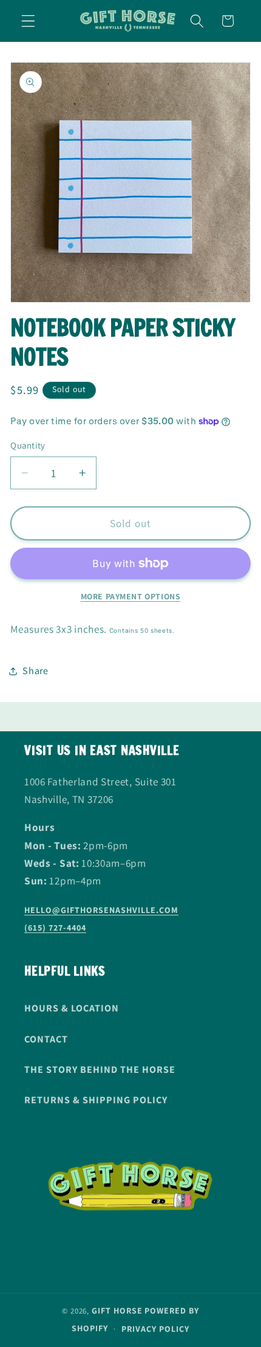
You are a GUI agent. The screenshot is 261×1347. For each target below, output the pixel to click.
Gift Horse (117, 1310)
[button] (28, 20)
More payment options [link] (131, 596)
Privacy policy (155, 1328)
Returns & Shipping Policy (96, 1100)
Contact (46, 1039)
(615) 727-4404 (55, 927)
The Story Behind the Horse (99, 1069)
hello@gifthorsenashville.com (101, 909)
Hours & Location (71, 1008)
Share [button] (35, 670)
